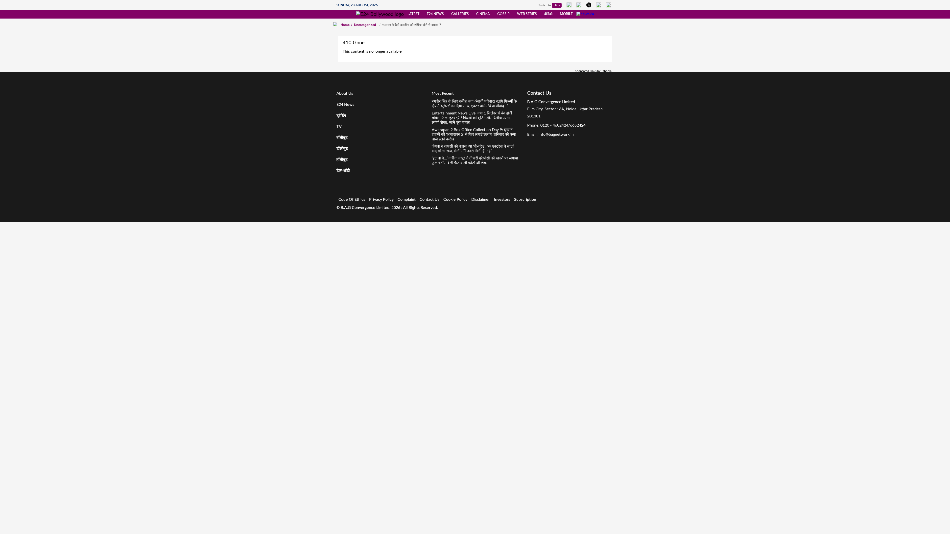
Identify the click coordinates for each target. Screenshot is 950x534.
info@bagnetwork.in (556, 134)
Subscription (525, 199)
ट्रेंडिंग (341, 116)
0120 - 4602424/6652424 (563, 125)
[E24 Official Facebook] (569, 4)
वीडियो (548, 14)
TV (339, 127)
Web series (527, 14)
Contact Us (429, 199)
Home (345, 25)
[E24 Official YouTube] (608, 4)
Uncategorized (363, 25)
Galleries (460, 14)
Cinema (483, 14)
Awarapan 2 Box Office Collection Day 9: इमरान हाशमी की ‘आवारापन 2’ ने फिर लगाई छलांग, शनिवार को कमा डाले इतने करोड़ (474, 134)
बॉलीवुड (342, 138)
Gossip (503, 14)
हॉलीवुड (342, 160)
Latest (413, 14)
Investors (502, 199)
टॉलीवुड (342, 149)
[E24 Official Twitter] (588, 4)
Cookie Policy (455, 199)
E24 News (435, 14)
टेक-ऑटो (343, 171)
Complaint (407, 199)
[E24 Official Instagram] (578, 4)
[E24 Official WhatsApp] (598, 4)
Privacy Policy (381, 199)
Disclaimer (480, 199)
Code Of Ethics (351, 199)
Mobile (566, 14)
